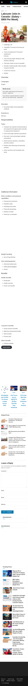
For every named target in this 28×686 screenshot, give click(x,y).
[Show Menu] (2, 2)
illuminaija (7, 683)
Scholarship (6, 637)
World (5, 571)
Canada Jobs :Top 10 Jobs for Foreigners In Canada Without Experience (17, 453)
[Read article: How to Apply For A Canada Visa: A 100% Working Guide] (4, 427)
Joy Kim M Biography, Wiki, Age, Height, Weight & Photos (19, 631)
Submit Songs (11, 679)
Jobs (6, 10)
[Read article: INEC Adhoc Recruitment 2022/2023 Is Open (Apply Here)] (7, 582)
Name (2, 490)
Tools (4, 392)
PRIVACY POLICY (11, 680)
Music (8, 6)
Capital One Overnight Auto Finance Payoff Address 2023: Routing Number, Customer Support (19, 599)
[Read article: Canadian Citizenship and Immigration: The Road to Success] (4, 420)
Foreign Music (17, 6)
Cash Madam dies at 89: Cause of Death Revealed (18, 623)
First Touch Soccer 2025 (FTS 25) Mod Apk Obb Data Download (14, 401)
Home (2, 6)
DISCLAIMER (20, 679)
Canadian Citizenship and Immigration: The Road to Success (15, 420)
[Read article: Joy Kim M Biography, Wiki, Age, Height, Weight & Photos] (7, 632)
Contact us (19, 680)
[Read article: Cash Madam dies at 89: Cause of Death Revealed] (7, 624)
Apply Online (6, 347)
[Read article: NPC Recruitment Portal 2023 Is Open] (4, 433)
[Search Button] (26, 2)
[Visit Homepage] (14, 2)
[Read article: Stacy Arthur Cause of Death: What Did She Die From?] (7, 616)
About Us (3, 679)
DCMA (2, 680)
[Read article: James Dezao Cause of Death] (7, 590)
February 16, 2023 (5, 22)
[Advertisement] (14, 173)
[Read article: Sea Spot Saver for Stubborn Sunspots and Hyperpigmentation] (7, 608)
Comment (4, 471)
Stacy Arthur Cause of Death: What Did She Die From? (19, 616)
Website (3, 504)
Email (2, 497)
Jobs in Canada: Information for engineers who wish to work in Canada (17, 447)
